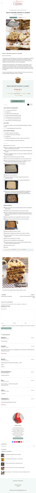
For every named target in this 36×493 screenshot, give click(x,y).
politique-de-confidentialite (18, 480)
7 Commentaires (20, 14)
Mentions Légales (18, 484)
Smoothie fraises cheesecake (6, 295)
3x (31, 104)
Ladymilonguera (4, 398)
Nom (2, 323)
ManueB (3, 359)
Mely (2, 380)
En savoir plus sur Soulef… (18, 438)
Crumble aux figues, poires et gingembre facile (13, 463)
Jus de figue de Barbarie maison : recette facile (14, 458)
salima (2, 390)
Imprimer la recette (18, 101)
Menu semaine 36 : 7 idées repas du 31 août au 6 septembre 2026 (17, 471)
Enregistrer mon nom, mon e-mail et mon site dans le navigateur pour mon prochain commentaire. (18, 325)
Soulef (25, 490)
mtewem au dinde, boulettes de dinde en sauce (27, 296)
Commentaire (4, 308)
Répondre (32, 337)
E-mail (14, 323)
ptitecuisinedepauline (5, 371)
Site (25, 323)
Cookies (18, 486)
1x (28, 104)
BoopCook (3, 337)
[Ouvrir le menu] (2, 3)
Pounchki (3, 346)
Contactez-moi (18, 436)
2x (29, 104)
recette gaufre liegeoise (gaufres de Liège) (13, 454)
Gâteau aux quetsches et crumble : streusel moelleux (15, 467)
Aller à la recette (13, 17)
